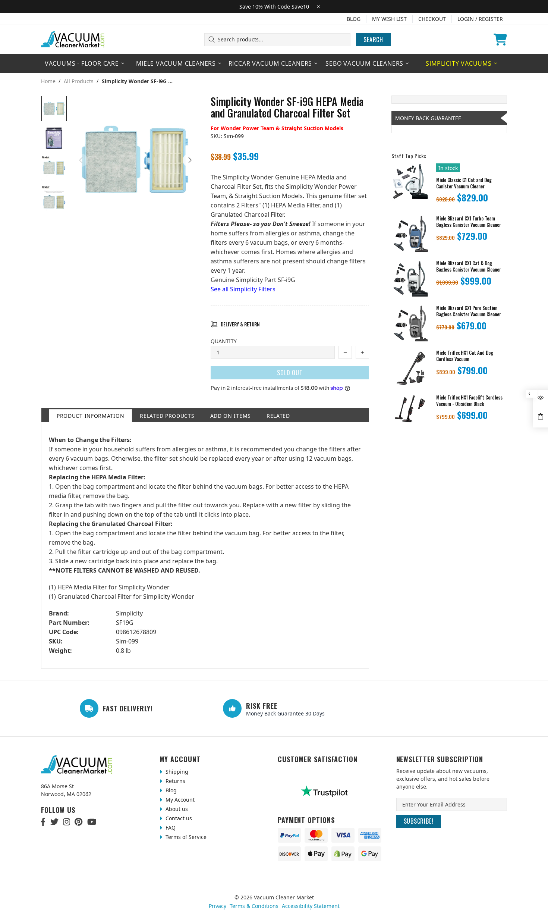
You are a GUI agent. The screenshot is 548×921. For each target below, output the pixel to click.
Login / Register (480, 18)
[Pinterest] (78, 822)
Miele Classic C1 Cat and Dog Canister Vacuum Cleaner (464, 183)
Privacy (217, 905)
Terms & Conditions (254, 905)
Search (373, 39)
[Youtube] (92, 822)
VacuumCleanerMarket (73, 39)
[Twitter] (54, 822)
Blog (353, 18)
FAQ (170, 827)
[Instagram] (66, 822)
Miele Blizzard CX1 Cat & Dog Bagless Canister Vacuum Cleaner (468, 266)
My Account (179, 799)
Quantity (224, 341)
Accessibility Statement (311, 905)
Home (48, 81)
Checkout (432, 18)
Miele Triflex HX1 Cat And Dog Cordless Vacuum (464, 356)
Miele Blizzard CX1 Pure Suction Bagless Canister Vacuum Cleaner (468, 311)
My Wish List (389, 18)
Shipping (176, 771)
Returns (174, 780)
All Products (79, 81)
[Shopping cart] (500, 40)
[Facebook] (43, 822)
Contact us (178, 818)
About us (176, 808)
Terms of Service (185, 836)
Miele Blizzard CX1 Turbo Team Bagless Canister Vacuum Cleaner (468, 221)
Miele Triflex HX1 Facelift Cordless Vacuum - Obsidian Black (469, 400)
